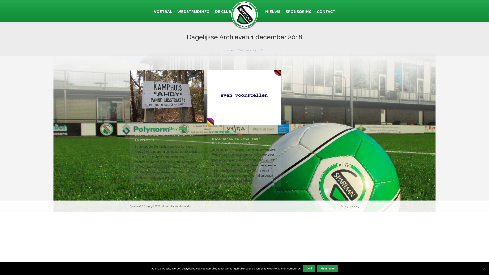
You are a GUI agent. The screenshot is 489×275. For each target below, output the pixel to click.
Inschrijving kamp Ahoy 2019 (161, 128)
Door (180, 135)
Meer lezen (328, 268)
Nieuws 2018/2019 (154, 135)
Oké (309, 268)
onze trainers (224, 132)
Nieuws (139, 135)
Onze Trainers (250, 138)
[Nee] (484, 268)
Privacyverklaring (350, 206)
